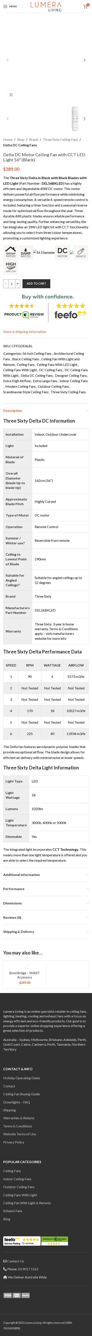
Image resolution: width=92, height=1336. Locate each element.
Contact (9, 1086)
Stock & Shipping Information (24, 332)
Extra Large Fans (45, 381)
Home (7, 139)
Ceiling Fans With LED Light (57, 364)
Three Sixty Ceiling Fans (60, 139)
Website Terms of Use (19, 1134)
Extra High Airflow (17, 381)
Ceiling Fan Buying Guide (21, 1094)
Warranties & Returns (18, 1118)
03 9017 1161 (28, 1269)
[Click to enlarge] (11, 95)
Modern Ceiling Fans (20, 386)
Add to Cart (36, 283)
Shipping (9, 1110)
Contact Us (15, 1261)
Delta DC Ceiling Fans (20, 145)
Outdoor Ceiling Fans (53, 386)
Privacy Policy (13, 1142)
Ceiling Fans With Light (20, 370)
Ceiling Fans (26, 364)
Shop (20, 139)
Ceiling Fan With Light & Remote (27, 1203)
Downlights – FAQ (16, 1102)
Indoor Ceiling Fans (73, 381)
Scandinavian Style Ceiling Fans (26, 392)
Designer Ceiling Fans (71, 375)
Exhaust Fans (12, 1211)
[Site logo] (46, 6)
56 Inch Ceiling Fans (37, 353)
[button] (7, 60)
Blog (6, 1219)
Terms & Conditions (17, 1126)
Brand (33, 139)
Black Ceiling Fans (25, 359)
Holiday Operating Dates (21, 1078)
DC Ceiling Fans (50, 370)
